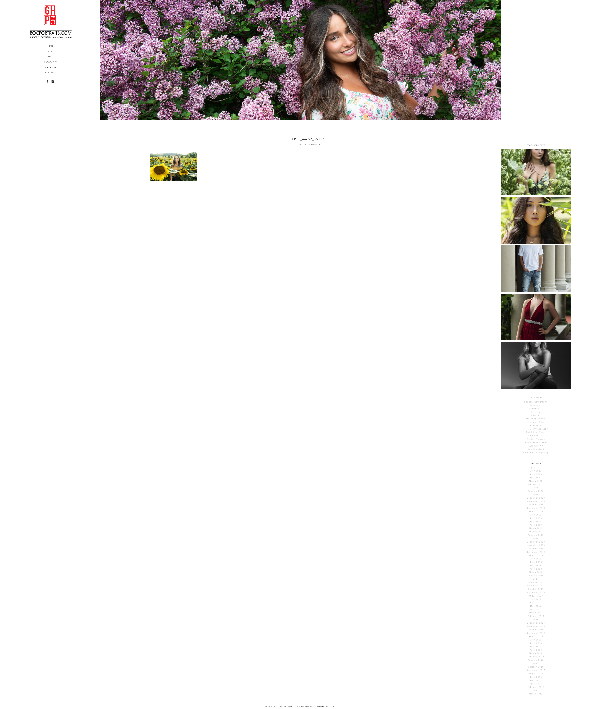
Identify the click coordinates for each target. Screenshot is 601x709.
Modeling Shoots (536, 419)
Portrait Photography (536, 429)
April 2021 (536, 468)
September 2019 (536, 508)
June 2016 (536, 643)
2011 (536, 690)
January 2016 (536, 660)
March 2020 (536, 481)
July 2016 (536, 640)
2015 (536, 663)
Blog (50, 51)
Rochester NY (536, 436)
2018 (536, 538)
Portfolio (50, 67)
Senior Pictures (536, 439)
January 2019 (536, 535)
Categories (536, 398)
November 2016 (536, 626)
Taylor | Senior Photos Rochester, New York (535, 159)
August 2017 (536, 596)
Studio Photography (535, 442)
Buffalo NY (536, 405)
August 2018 (536, 555)
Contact (50, 73)
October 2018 (536, 549)
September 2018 (536, 552)
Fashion (535, 415)
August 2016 (536, 636)
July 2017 (536, 599)
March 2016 (536, 653)
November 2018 (536, 545)
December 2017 (536, 582)
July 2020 (536, 471)
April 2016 (536, 650)
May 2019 (535, 521)
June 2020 (536, 474)
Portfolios (535, 425)
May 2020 (535, 478)
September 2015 (536, 670)
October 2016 (536, 630)
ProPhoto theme (326, 706)
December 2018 (536, 542)
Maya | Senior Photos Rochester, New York (535, 352)
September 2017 (536, 593)
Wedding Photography (536, 452)
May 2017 (535, 606)
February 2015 (535, 687)
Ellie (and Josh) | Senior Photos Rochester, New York (535, 306)
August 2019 (536, 511)
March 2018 (536, 572)
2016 (536, 619)
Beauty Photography (536, 402)
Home (50, 46)
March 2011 (535, 694)
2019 (536, 494)
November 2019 (536, 501)
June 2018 (536, 562)
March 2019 (536, 528)
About (50, 57)
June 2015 (536, 677)
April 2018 (536, 569)
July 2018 (536, 559)
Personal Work (535, 422)
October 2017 (536, 589)
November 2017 (536, 586)
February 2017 (535, 616)
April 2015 (536, 684)
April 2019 (536, 525)
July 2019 (536, 515)
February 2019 (535, 532)
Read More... (511, 170)
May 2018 (535, 565)
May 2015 (535, 680)
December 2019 (536, 498)
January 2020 (536, 491)
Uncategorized (536, 449)
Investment (50, 62)
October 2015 (536, 667)
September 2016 (536, 633)
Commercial (536, 409)
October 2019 (536, 505)
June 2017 (536, 603)
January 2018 (536, 576)
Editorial (536, 412)
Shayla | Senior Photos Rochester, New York (535, 207)
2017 (536, 579)
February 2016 (535, 657)
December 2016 (536, 623)
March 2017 (536, 613)
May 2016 (535, 646)
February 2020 (535, 484)
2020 (536, 488)
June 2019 (536, 518)
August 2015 (536, 674)
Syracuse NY (536, 446)
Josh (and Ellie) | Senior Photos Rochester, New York (535, 258)
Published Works (536, 432)
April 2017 (536, 609)
